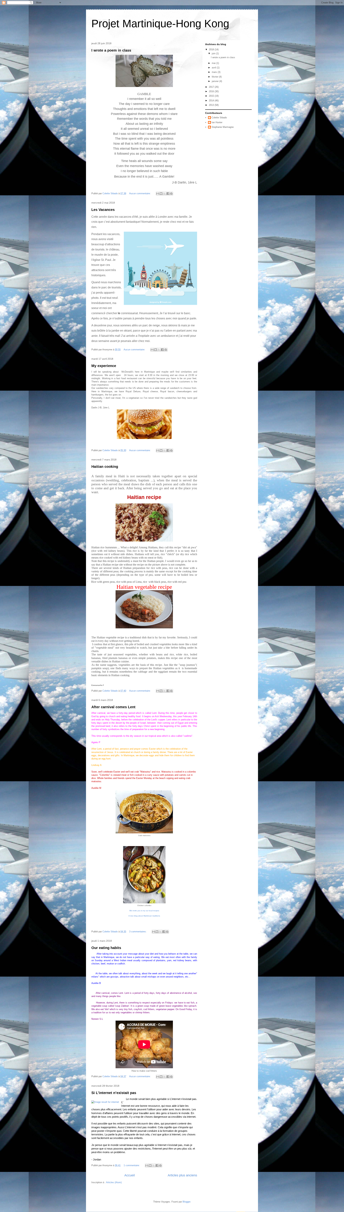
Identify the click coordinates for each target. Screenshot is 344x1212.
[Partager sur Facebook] (168, 193)
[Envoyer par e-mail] (157, 193)
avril (214, 67)
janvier (215, 81)
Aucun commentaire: (140, 193)
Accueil (129, 1175)
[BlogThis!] (161, 193)
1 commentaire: (132, 1165)
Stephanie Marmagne (223, 127)
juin (214, 53)
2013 (212, 105)
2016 (212, 91)
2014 (212, 100)
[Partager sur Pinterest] (171, 193)
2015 (212, 96)
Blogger (186, 1201)
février (215, 76)
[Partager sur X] (164, 193)
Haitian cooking (104, 467)
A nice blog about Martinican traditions (144, 916)
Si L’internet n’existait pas (113, 1093)
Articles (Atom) (114, 1182)
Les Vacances (103, 210)
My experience (103, 366)
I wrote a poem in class (111, 50)
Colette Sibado (219, 117)
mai (214, 63)
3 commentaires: (138, 931)
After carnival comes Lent (113, 707)
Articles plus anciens (182, 1175)
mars (215, 72)
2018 (212, 49)
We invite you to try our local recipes (144, 911)
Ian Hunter (217, 122)
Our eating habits (106, 948)
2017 (212, 87)
